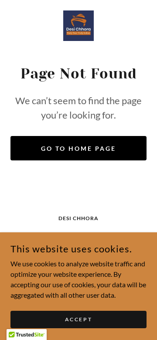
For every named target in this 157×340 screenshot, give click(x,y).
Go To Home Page (78, 148)
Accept (78, 319)
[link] (78, 25)
